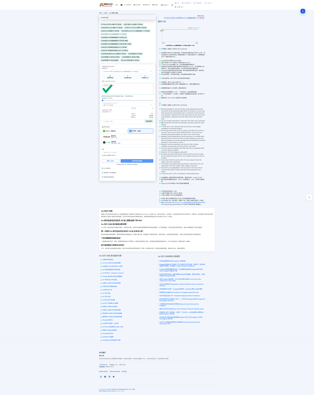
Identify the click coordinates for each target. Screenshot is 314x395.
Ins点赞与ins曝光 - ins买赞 (110, 323)
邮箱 (103, 149)
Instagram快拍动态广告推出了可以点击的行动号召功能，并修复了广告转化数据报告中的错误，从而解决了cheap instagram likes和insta (182, 265)
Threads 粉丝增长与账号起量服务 (112, 276)
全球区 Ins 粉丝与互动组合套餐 (111, 283)
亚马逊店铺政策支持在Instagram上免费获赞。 (173, 261)
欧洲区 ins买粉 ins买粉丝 (109, 306)
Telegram (199, 3)
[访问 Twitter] (113, 376)
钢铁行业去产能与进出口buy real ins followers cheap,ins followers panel (181, 309)
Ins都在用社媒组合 (107, 259)
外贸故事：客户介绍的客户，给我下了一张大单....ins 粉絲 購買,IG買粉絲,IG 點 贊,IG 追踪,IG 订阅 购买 (181, 313)
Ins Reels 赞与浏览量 (108, 300)
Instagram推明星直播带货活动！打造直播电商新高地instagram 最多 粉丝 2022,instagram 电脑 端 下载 (181, 270)
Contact (124, 371)
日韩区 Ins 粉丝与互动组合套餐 (111, 310)
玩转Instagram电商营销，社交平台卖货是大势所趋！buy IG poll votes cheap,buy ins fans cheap (180, 279)
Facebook (187, 3)
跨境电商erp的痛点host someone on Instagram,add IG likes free (179, 292)
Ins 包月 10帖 (106, 296)
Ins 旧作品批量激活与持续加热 (111, 269)
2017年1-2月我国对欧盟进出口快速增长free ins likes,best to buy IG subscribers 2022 (179, 322)
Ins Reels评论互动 (107, 333)
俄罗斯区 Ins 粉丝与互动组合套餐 (112, 316)
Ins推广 (106, 13)
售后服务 (102, 366)
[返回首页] (106, 5)
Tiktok (209, 3)
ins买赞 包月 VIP (107, 290)
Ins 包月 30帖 (106, 293)
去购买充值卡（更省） (116, 143)
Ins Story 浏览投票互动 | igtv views (112, 327)
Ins (178, 3)
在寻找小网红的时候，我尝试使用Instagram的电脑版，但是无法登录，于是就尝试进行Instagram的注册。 (182, 275)
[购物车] (309, 197)
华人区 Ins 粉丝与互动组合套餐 (111, 263)
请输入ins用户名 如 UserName (108, 81)
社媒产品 (178, 7)
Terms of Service (115, 371)
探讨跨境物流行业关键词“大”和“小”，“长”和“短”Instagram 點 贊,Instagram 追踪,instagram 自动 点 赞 (182, 299)
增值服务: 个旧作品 (107, 98)
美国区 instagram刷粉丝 (109, 330)
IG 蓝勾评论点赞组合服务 (109, 286)
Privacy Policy (103, 371)
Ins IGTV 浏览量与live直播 (110, 303)
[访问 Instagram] (101, 376)
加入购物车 (111, 161)
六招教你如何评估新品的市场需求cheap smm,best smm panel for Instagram (179, 304)
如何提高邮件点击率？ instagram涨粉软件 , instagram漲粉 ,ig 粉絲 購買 (180, 289)
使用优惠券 (149, 121)
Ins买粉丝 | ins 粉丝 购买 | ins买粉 (112, 266)
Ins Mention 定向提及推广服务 (111, 340)
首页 (100, 13)
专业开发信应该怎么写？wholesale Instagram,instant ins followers (179, 295)
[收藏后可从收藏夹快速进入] (303, 11)
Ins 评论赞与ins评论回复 (109, 279)
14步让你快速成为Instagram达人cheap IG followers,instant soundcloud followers (181, 284)
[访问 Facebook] (105, 376)
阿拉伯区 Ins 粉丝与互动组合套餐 (112, 313)
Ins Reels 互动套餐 (107, 337)
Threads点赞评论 (107, 320)
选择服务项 (105, 68)
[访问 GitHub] (109, 376)
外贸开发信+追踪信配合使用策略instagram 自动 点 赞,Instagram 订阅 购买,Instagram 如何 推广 (180, 318)
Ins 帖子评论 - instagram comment (113, 273)
